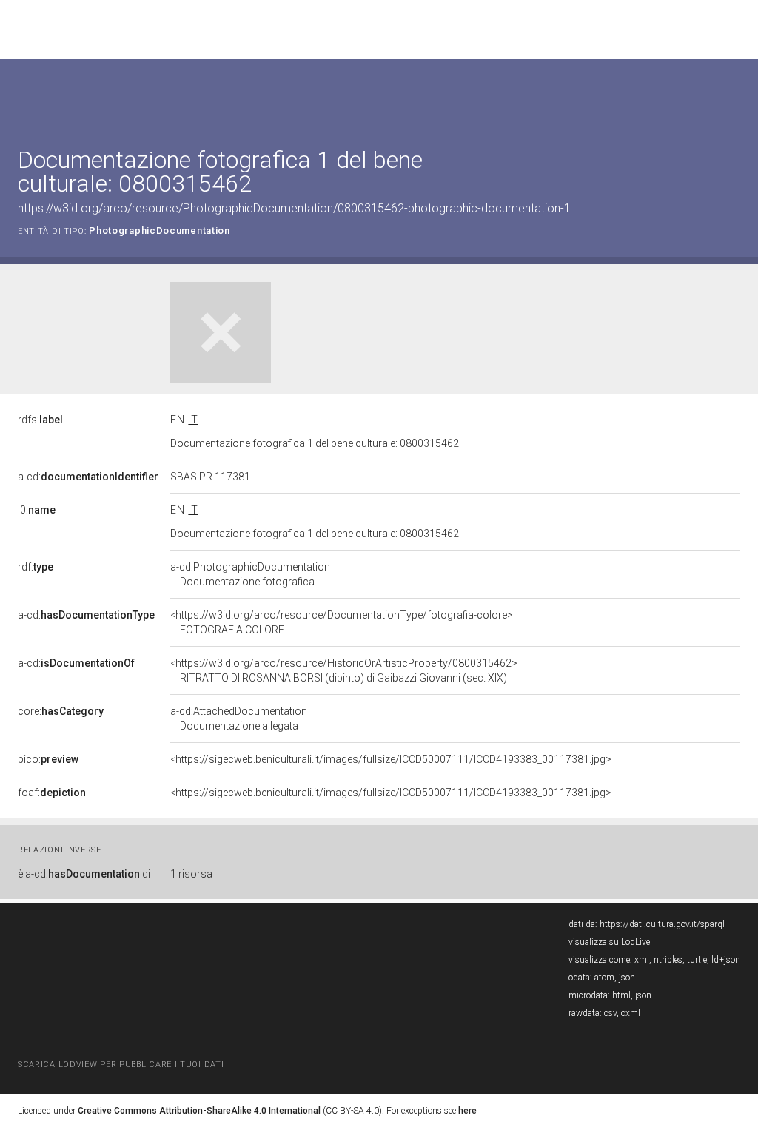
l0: (37, 510)
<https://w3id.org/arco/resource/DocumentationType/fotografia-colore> (341, 622)
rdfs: (40, 419)
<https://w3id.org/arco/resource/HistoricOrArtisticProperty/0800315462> (343, 670)
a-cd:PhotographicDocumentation (250, 574)
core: (61, 711)
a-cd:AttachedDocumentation (238, 718)
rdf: (35, 567)
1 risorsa (191, 874)
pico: (48, 759)
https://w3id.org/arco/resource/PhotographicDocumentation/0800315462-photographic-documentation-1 (294, 208)
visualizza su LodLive (609, 942)
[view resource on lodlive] (733, 96)
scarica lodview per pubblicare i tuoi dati (121, 1064)
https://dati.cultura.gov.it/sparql (662, 924)
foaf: (52, 792)
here (467, 1111)
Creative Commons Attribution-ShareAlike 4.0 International (199, 1111)
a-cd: (88, 476)
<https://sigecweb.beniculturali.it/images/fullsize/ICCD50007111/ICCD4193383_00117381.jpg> (390, 759)
